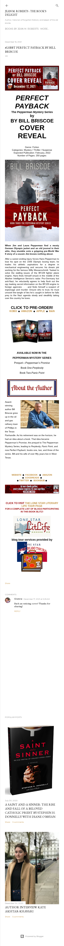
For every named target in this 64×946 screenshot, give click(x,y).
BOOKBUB (39, 480)
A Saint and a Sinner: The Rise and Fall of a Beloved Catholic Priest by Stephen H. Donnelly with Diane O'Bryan (30, 810)
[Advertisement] (32, 686)
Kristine (18, 599)
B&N (52, 311)
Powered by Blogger (34, 936)
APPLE (40, 311)
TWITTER (24, 480)
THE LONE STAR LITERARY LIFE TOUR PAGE (40, 504)
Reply (17, 611)
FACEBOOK (31, 475)
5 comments (18, 916)
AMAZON (26, 311)
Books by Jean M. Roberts (22, 28)
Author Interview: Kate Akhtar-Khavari (25, 909)
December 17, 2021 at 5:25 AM (37, 599)
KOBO (13, 311)
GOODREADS (32, 477)
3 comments (18, 822)
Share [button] (7, 583)
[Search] (57, 5)
